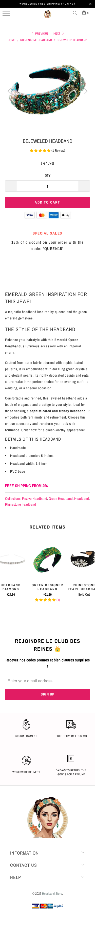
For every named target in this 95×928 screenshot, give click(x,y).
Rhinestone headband (20, 504)
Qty (47, 175)
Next (57, 34)
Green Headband (61, 498)
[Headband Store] (47, 16)
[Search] (76, 13)
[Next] (85, 91)
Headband (81, 498)
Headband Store (52, 893)
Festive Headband (34, 498)
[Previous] (10, 91)
